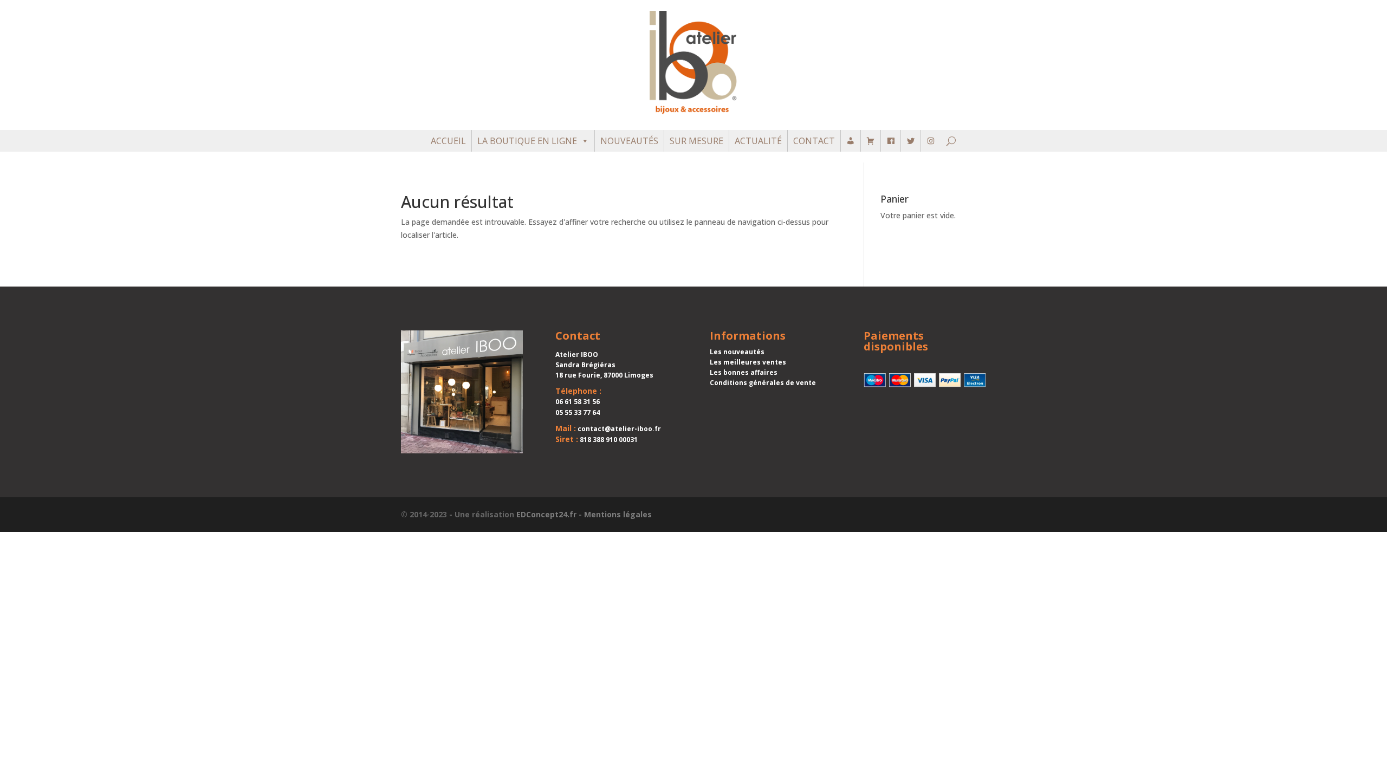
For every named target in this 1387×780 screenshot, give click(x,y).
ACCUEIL (448, 141)
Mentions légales (618, 514)
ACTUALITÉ (758, 141)
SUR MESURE (696, 141)
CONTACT (814, 141)
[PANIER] (870, 141)
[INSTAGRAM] (931, 141)
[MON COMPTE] (850, 141)
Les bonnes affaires (743, 372)
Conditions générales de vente (763, 382)
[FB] (890, 141)
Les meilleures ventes (748, 362)
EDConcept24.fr (546, 514)
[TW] (911, 141)
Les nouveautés (737, 351)
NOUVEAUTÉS (629, 141)
